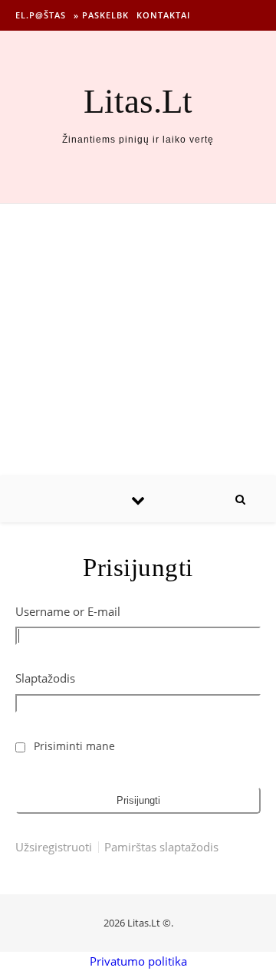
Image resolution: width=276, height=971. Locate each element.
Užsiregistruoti (53, 847)
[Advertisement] (138, 340)
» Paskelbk (101, 15)
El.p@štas (40, 15)
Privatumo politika (138, 961)
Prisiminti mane (74, 746)
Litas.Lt (138, 101)
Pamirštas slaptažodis (161, 847)
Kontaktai (163, 15)
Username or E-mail (67, 611)
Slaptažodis (45, 678)
